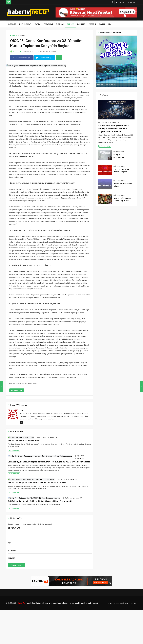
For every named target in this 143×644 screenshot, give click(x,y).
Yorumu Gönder (16, 565)
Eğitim (37, 24)
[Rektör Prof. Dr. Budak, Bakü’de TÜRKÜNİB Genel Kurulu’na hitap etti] (34, 498)
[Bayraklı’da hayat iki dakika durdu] (21, 437)
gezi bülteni (31, 603)
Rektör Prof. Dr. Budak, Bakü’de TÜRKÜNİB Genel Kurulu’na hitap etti (40, 501)
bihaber (65, 603)
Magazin (92, 24)
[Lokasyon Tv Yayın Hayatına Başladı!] (105, 170)
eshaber (84, 603)
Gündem (70, 24)
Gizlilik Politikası (121, 603)
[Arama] (113, 2)
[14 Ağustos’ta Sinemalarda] (105, 155)
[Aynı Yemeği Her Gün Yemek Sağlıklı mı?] (105, 198)
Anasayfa (12, 24)
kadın (90, 603)
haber (38, 603)
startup (71, 603)
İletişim (133, 603)
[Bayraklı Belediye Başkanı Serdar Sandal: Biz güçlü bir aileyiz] (31, 479)
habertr (95, 603)
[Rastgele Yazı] (8, 2)
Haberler (81, 24)
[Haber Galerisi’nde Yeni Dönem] (105, 184)
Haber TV (17, 51)
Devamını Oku (14, 450)
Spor (110, 24)
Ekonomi (60, 24)
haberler (45, 603)
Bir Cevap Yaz (16, 390)
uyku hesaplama (55, 603)
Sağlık (102, 24)
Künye (109, 603)
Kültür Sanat (25, 24)
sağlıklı (77, 603)
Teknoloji (48, 24)
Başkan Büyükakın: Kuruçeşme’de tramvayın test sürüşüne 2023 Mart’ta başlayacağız (49, 462)
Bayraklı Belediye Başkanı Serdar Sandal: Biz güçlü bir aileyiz (37, 483)
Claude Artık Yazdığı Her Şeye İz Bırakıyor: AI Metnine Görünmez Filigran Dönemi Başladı (113, 128)
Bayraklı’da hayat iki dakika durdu (24, 441)
